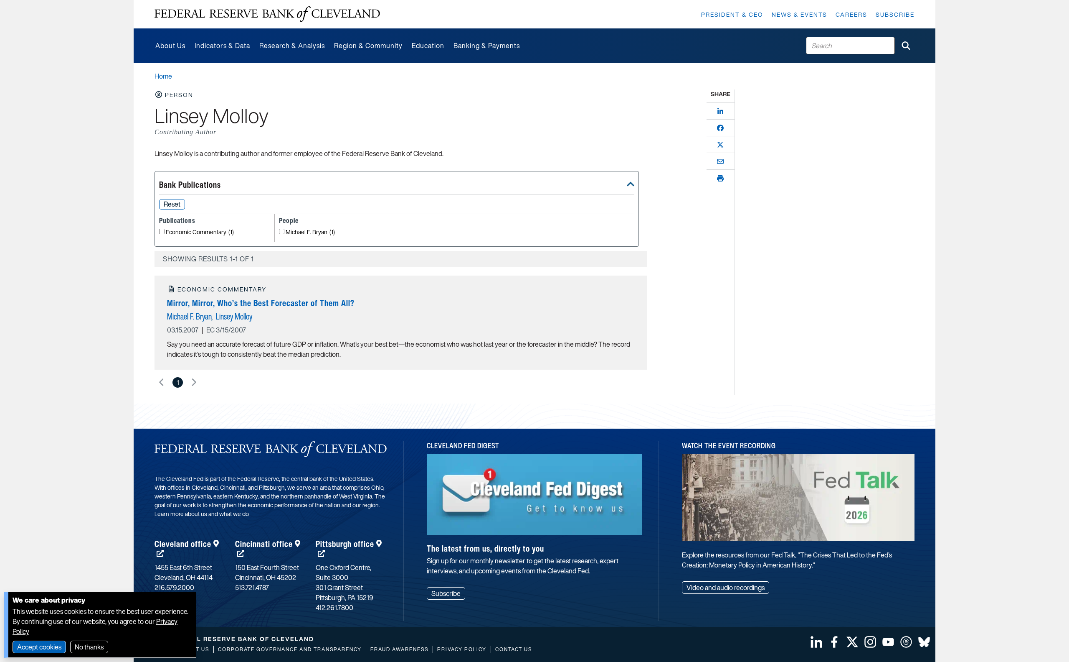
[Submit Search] (905, 45)
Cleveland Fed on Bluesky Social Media (924, 642)
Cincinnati (264, 544)
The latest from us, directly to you (485, 548)
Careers (851, 14)
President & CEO (732, 14)
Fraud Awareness (399, 649)
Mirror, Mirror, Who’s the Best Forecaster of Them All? (261, 303)
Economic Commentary (200, 232)
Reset (172, 204)
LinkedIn (816, 642)
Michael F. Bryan (310, 232)
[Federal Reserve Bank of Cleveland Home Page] (267, 14)
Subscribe (895, 14)
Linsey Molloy (234, 316)
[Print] (720, 178)
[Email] (720, 161)
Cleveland (183, 544)
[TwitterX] (720, 145)
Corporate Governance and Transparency (290, 649)
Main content (174, 4)
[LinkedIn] (720, 111)
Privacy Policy (461, 649)
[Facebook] (720, 128)
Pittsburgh (345, 544)
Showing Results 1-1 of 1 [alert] (208, 259)
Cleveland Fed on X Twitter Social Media (852, 642)
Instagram (870, 642)
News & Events (799, 14)
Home (163, 76)
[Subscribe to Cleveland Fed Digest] (534, 497)
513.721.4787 (252, 588)
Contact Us (513, 649)
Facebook (834, 642)
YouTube (888, 642)
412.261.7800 (334, 608)
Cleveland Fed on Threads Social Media (906, 642)
